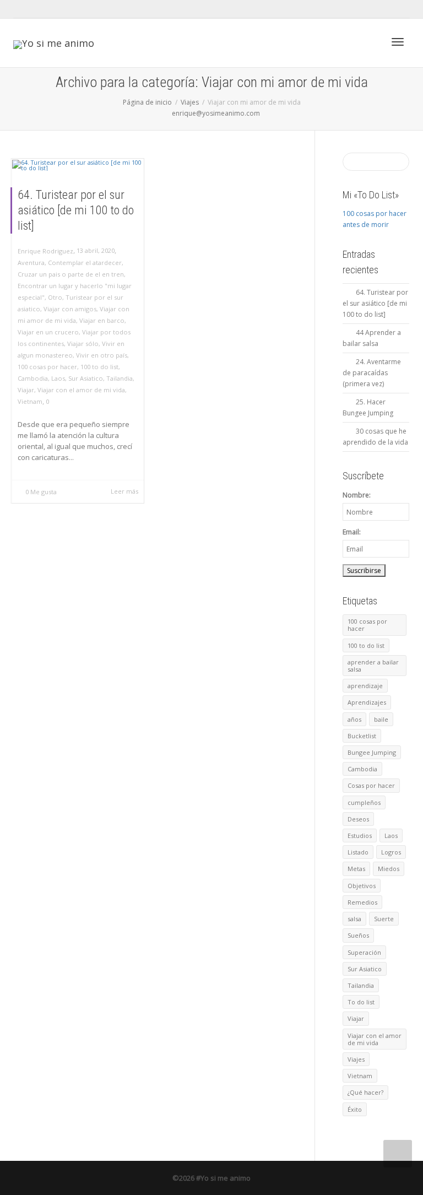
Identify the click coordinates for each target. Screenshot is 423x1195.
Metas (356, 868)
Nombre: (357, 495)
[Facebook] (41, 9)
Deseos (358, 819)
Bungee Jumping (372, 752)
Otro (55, 297)
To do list (361, 1002)
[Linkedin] (79, 9)
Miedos (388, 868)
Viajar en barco (101, 320)
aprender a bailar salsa (373, 665)
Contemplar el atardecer (85, 262)
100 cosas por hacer (47, 367)
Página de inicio (147, 102)
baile (381, 719)
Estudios (360, 835)
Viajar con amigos (70, 309)
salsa (354, 919)
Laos (58, 378)
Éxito (355, 1109)
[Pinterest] (98, 9)
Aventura (31, 262)
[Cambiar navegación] (398, 42)
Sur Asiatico (85, 378)
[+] (78, 165)
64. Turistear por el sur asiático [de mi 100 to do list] (76, 210)
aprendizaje (365, 686)
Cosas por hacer (371, 785)
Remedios (362, 902)
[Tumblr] (60, 9)
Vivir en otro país (101, 355)
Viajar (26, 390)
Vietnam (30, 401)
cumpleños (364, 802)
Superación (364, 952)
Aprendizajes (367, 702)
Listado (358, 852)
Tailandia (119, 378)
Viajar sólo (83, 343)
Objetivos (362, 886)
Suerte (384, 919)
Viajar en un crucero (48, 332)
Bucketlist (362, 736)
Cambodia (33, 378)
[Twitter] (23, 9)
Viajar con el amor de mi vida (81, 390)
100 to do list (99, 367)
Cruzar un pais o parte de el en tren (71, 274)
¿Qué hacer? (365, 1092)
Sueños (358, 935)
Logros (391, 852)
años (354, 719)
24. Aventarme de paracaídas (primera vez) (372, 372)
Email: (352, 532)
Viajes (190, 102)
